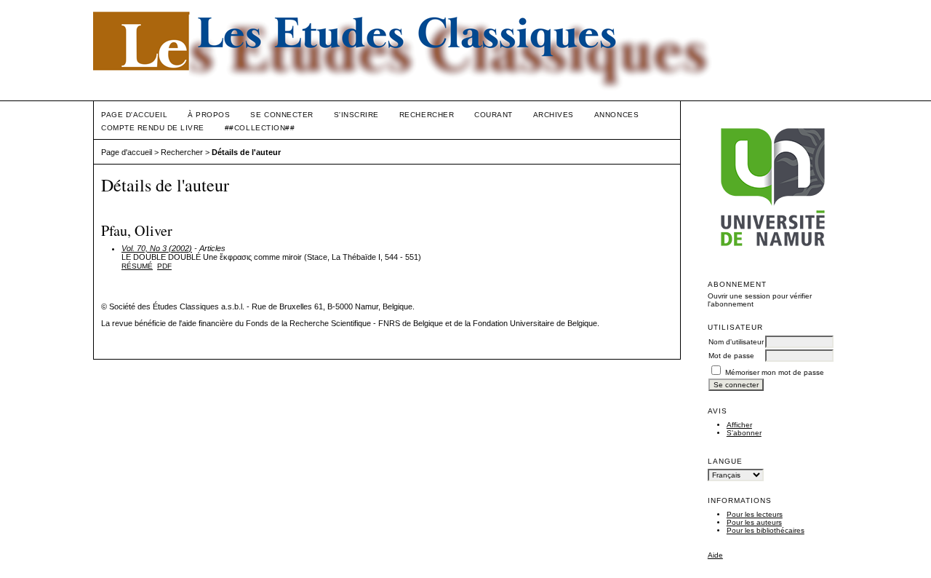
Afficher (739, 425)
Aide (715, 555)
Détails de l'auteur (246, 152)
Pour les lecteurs (755, 514)
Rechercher (426, 115)
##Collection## (260, 128)
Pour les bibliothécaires (765, 530)
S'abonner (744, 433)
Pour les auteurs (754, 522)
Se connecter (281, 115)
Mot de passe (731, 356)
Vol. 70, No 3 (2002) (156, 248)
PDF (164, 266)
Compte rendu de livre (152, 128)
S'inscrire (356, 115)
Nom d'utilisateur (736, 342)
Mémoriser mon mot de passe (774, 372)
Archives (553, 115)
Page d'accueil (134, 115)
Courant (493, 115)
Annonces (616, 115)
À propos (209, 115)
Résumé (137, 266)
